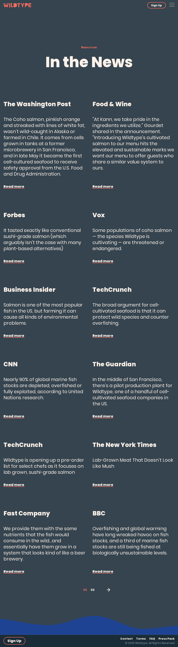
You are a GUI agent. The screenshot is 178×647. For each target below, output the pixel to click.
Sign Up (156, 5)
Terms (141, 638)
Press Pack (166, 638)
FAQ (152, 638)
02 (93, 589)
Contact (126, 638)
